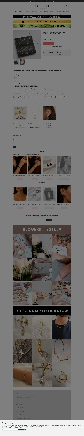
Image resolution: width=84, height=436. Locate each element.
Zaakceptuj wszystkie (22, 429)
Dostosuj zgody (15, 429)
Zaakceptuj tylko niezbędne (6, 429)
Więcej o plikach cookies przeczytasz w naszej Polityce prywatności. (14, 427)
